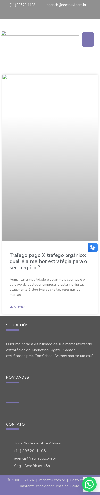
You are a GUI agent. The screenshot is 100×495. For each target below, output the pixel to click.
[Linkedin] (96, 14)
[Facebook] (90, 14)
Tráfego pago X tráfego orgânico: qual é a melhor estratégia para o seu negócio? (48, 261)
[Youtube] (85, 14)
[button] (88, 39)
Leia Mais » (17, 307)
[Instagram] (80, 14)
